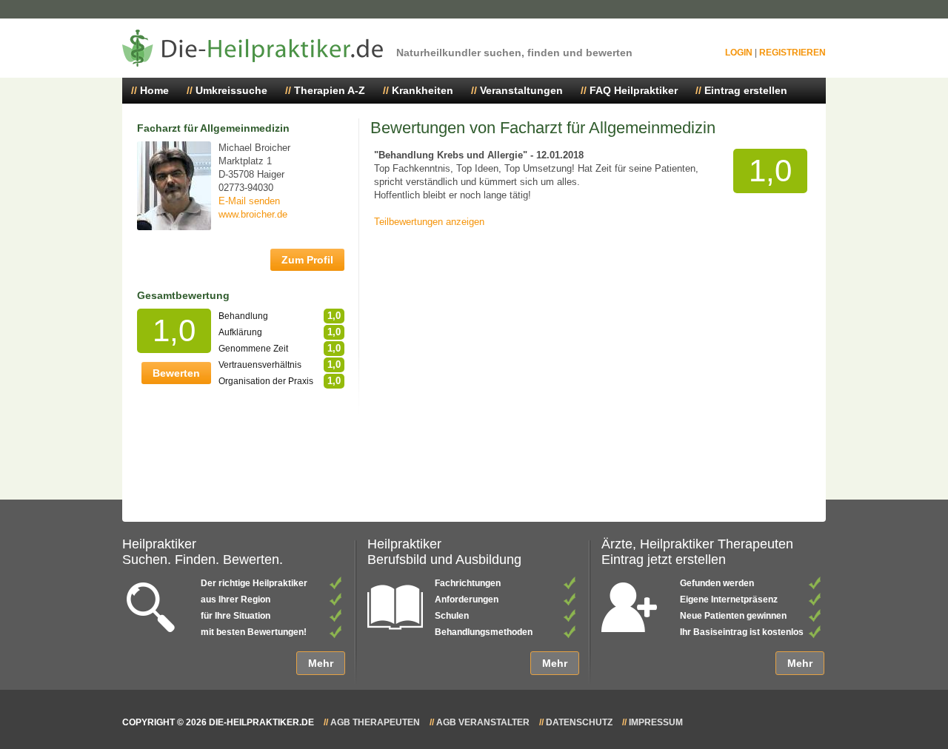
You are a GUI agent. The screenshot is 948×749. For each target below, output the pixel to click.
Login (738, 52)
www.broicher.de (252, 214)
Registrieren (792, 52)
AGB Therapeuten (375, 722)
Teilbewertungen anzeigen (429, 221)
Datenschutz (579, 722)
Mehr (320, 663)
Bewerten (176, 373)
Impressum (656, 722)
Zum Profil (307, 260)
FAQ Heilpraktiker (634, 90)
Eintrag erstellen (745, 90)
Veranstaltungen (521, 90)
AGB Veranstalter (483, 722)
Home (154, 90)
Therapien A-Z (329, 90)
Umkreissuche (231, 90)
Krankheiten (422, 90)
